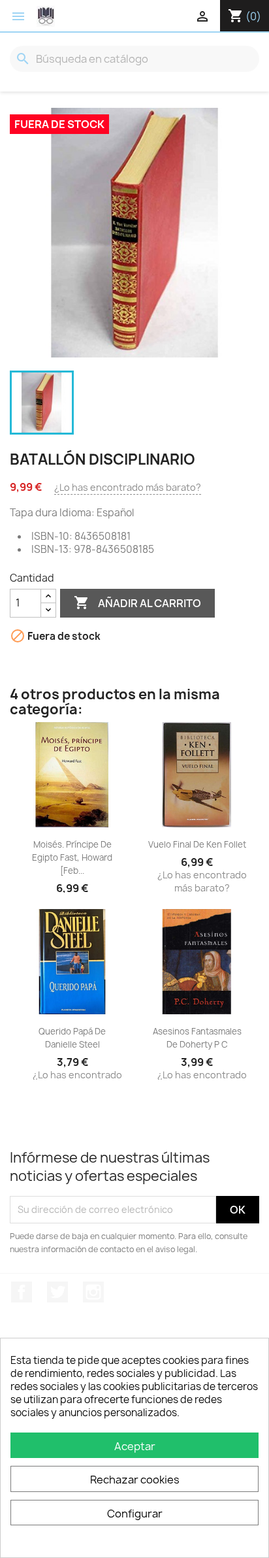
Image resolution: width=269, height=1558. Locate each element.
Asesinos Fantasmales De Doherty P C (197, 1037)
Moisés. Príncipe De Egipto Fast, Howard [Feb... (72, 857)
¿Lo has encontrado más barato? (127, 487)
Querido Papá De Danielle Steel (72, 1037)
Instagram (93, 1292)
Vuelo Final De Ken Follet (197, 844)
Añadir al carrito (137, 602)
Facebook (21, 1292)
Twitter (57, 1292)
